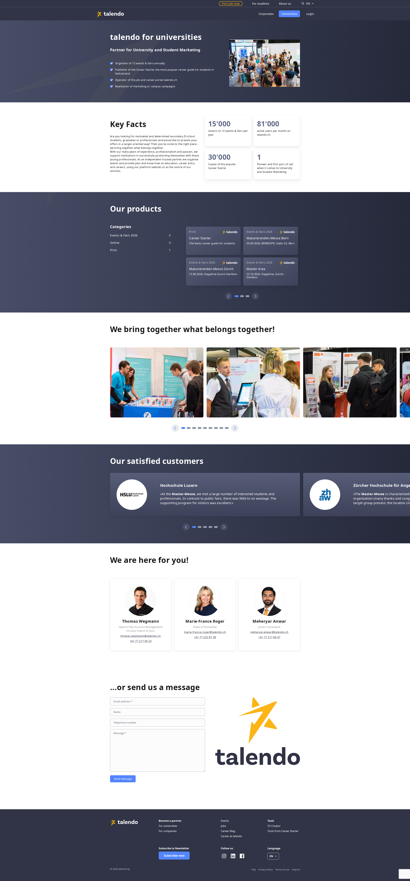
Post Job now (231, 3)
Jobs (223, 826)
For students (260, 3)
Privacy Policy (265, 869)
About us (285, 3)
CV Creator (274, 826)
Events (225, 821)
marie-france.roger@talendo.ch (205, 632)
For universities (168, 826)
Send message (123, 779)
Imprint (296, 869)
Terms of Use (282, 869)
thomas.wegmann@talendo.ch (140, 636)
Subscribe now (174, 855)
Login (310, 14)
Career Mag (228, 831)
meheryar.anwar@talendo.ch (269, 632)
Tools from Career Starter (283, 831)
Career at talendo (231, 836)
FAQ (254, 869)
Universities (289, 14)
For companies (168, 831)
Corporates (266, 14)
